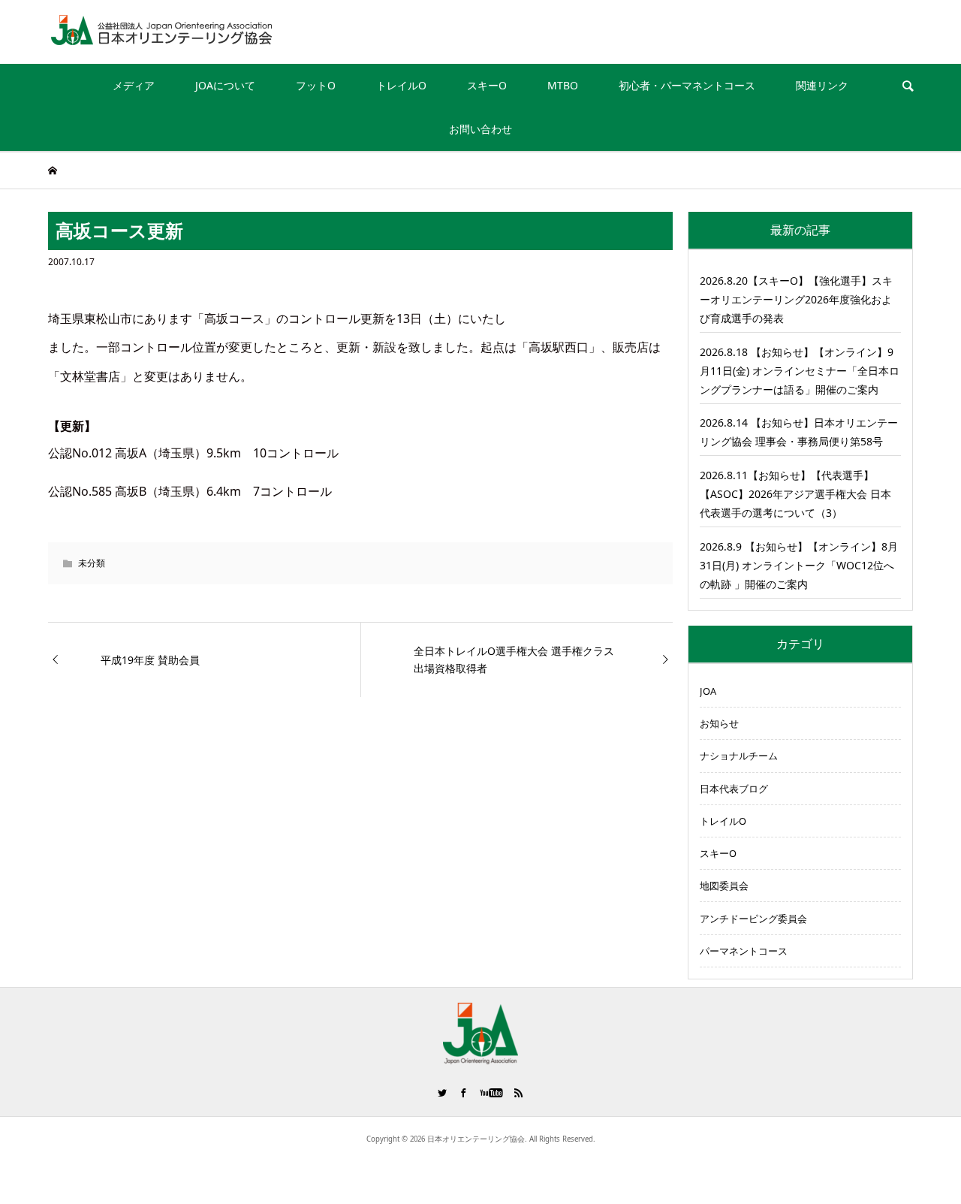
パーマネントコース (744, 951)
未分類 (91, 563)
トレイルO (401, 85)
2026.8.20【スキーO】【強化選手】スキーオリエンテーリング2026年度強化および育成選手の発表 (796, 299)
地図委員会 (724, 885)
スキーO (487, 85)
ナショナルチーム (739, 755)
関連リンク (822, 85)
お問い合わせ (480, 129)
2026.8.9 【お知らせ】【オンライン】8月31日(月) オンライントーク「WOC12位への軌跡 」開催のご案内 (799, 565)
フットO (316, 85)
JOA (708, 691)
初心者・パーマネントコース (687, 85)
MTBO (562, 85)
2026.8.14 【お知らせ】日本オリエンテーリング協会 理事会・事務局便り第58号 (799, 431)
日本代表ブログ (734, 788)
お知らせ (719, 723)
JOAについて (225, 85)
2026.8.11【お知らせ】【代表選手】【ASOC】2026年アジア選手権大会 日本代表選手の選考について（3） (795, 494)
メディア (134, 85)
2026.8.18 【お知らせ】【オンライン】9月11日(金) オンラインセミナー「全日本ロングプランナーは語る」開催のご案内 (799, 371)
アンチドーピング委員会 (753, 918)
